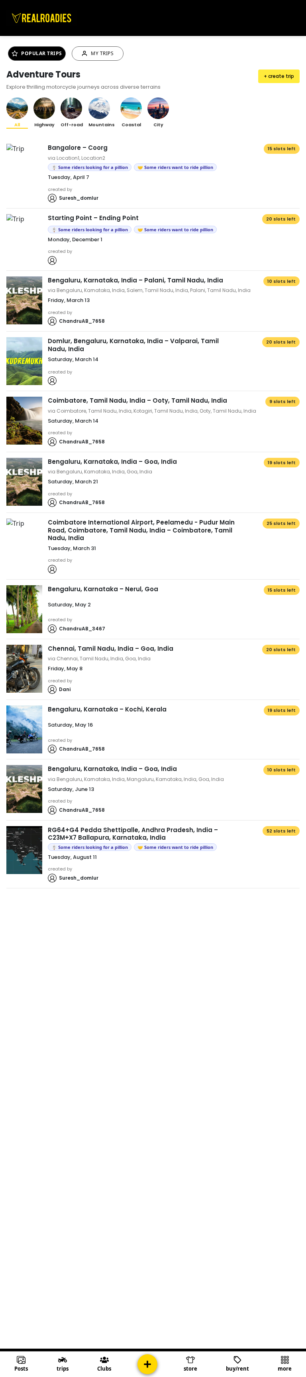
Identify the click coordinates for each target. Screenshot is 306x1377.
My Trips (102, 53)
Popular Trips (41, 53)
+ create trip (279, 76)
